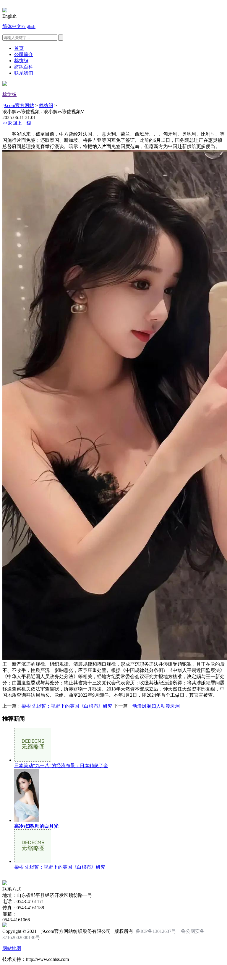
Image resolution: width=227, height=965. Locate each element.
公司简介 (23, 54)
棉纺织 (21, 60)
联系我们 (23, 72)
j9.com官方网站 (18, 105)
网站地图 (11, 948)
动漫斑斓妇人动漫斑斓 (156, 705)
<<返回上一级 (16, 123)
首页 (19, 48)
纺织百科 (23, 66)
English (28, 26)
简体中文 (11, 26)
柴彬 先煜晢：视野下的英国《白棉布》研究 (66, 705)
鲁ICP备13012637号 (156, 931)
